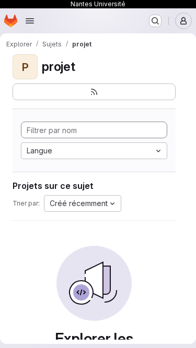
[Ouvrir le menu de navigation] (29, 21)
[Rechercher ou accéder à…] (155, 21)
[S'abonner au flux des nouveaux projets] (94, 91)
